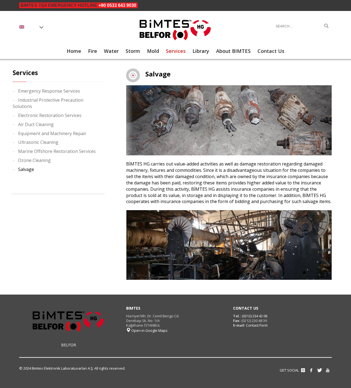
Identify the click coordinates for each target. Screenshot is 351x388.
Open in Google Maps (149, 330)
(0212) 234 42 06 (254, 315)
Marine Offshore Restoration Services (57, 151)
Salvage (26, 169)
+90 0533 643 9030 (117, 5)
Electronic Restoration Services (49, 115)
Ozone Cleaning (34, 160)
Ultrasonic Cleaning (38, 142)
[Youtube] (328, 370)
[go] (326, 26)
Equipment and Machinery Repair (52, 133)
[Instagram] (303, 370)
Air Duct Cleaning (36, 124)
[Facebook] (311, 370)
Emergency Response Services (49, 91)
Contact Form (257, 325)
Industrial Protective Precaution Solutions (48, 103)
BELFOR (68, 344)
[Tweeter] (319, 370)
